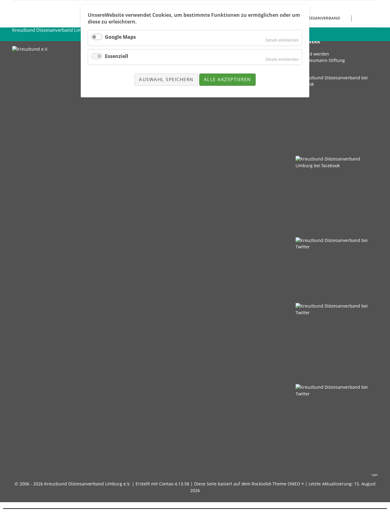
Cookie (363, 18)
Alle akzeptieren (227, 79)
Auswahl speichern (166, 79)
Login (374, 474)
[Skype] (335, 114)
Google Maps (120, 37)
